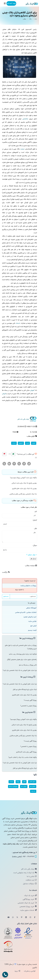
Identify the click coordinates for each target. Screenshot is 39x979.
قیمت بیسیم (32, 630)
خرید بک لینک (29, 895)
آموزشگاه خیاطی (31, 608)
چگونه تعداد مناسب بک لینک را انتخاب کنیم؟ (22, 757)
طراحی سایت (32, 621)
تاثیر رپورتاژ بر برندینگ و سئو (28, 665)
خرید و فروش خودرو (30, 617)
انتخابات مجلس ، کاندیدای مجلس (25, 612)
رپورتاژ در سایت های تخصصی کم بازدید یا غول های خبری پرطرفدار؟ (21, 647)
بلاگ (30, 19)
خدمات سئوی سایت (27, 910)
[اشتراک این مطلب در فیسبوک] (24, 463)
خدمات (17, 323)
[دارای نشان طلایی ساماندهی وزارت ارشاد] (8, 933)
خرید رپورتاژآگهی (29, 899)
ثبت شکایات (30, 880)
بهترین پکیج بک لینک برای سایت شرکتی (24, 483)
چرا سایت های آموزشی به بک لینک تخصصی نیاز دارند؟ (20, 670)
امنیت (27, 443)
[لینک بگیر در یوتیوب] (8, 917)
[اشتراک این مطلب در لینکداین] (9, 463)
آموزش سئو (23, 786)
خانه (36, 19)
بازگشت (5, 572)
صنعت (22, 149)
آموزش (32, 390)
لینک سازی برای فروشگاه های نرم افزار (25, 689)
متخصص (25, 119)
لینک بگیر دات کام (28, 869)
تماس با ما (31, 876)
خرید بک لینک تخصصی (26, 903)
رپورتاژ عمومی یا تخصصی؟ (28, 706)
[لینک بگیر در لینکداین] (26, 917)
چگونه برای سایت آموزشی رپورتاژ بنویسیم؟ (23, 477)
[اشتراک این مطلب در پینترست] (14, 463)
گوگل (24, 782)
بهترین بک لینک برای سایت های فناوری (24, 488)
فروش (4, 393)
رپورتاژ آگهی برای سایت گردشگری (26, 752)
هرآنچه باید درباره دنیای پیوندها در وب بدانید (23, 654)
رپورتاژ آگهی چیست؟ (30, 700)
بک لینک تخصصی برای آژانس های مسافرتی (23, 494)
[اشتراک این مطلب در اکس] (19, 463)
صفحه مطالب (30, 565)
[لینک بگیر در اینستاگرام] (30, 917)
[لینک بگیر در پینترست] (21, 917)
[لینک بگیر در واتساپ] (13, 917)
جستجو (6, 596)
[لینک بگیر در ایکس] (17, 917)
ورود (16, 971)
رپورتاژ (18, 782)
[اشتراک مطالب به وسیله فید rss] (4, 463)
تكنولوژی (21, 443)
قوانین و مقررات (29, 971)
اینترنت (11, 782)
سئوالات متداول (29, 883)
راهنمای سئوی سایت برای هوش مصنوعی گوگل (22, 659)
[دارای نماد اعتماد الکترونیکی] (28, 933)
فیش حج (33, 626)
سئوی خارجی (32, 782)
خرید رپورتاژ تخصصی (27, 906)
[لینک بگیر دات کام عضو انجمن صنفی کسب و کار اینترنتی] (18, 933)
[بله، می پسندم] (13, 454)
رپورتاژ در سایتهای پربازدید (28, 585)
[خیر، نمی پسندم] (4, 454)
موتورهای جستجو (13, 786)
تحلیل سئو (32, 786)
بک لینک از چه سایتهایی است (24, 872)
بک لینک (33, 791)
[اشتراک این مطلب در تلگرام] (29, 463)
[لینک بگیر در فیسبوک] (35, 917)
